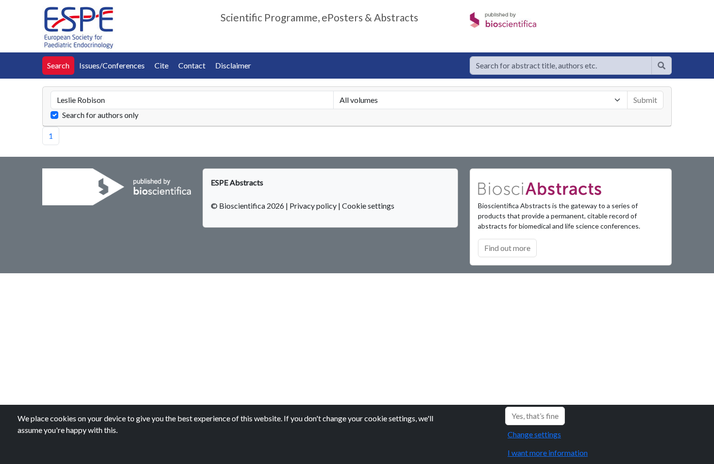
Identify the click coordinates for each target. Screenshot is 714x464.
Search (58, 65)
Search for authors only (100, 114)
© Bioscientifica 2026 (248, 205)
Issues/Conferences (112, 65)
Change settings (534, 434)
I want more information (548, 452)
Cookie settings (368, 205)
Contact (191, 65)
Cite (161, 65)
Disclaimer (233, 65)
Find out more (507, 247)
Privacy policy (313, 205)
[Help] (661, 65)
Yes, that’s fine (535, 415)
